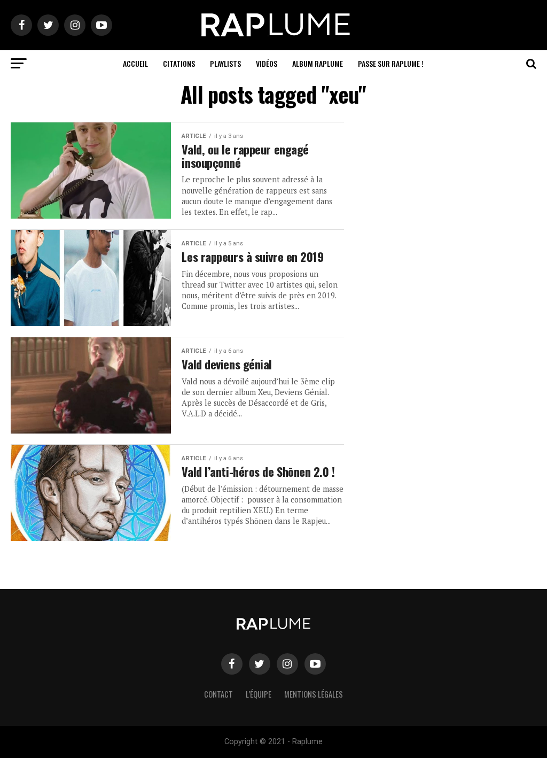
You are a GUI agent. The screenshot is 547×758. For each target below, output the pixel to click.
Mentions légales (313, 694)
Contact (218, 694)
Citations (179, 63)
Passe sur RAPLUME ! (391, 63)
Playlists (225, 63)
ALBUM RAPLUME (317, 63)
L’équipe (258, 694)
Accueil (135, 63)
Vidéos (266, 63)
